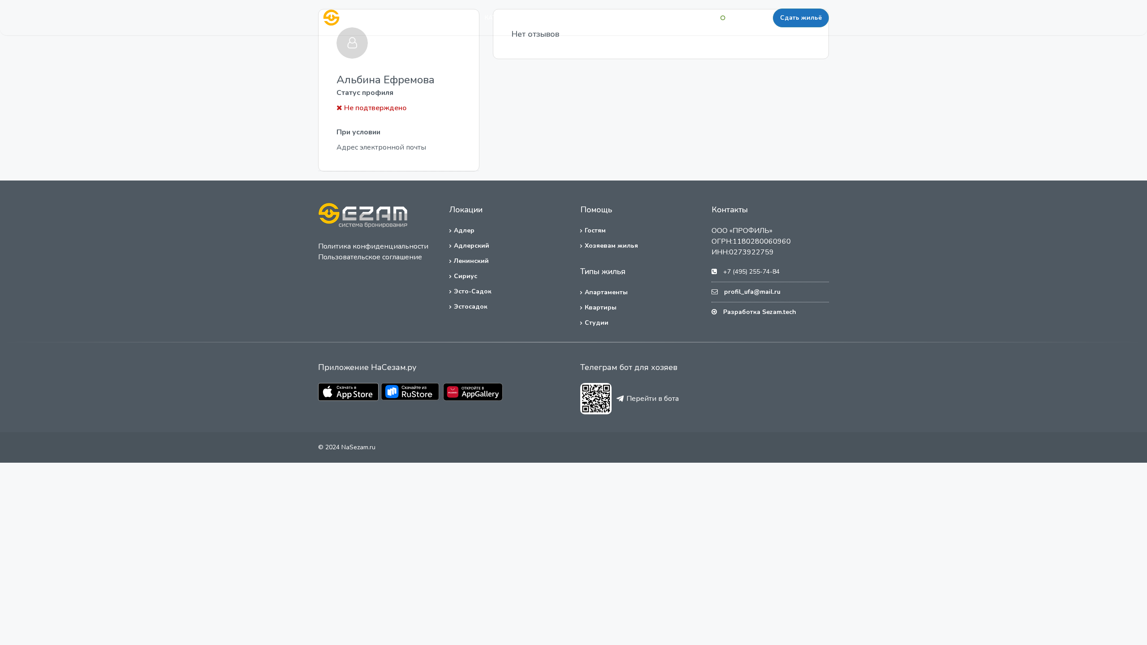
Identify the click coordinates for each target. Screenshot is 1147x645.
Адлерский (471, 245)
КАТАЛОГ (498, 18)
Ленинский (471, 261)
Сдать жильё (801, 17)
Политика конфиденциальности (373, 246)
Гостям (595, 230)
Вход (706, 18)
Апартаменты (606, 292)
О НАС (571, 18)
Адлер (464, 230)
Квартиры (601, 307)
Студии (596, 322)
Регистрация (749, 18)
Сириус (465, 276)
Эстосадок (470, 306)
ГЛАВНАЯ (455, 18)
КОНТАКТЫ (612, 18)
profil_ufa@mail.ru (752, 292)
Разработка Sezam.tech (759, 312)
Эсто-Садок (473, 291)
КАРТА (537, 18)
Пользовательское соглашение (370, 257)
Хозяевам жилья (611, 245)
